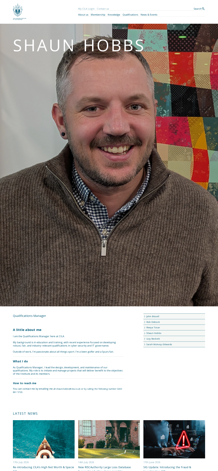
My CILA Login (86, 8)
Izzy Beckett (153, 338)
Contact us (103, 8)
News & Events (149, 14)
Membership (98, 14)
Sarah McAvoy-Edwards (159, 344)
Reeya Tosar (153, 327)
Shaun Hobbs (153, 333)
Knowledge (114, 14)
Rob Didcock (153, 321)
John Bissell (152, 316)
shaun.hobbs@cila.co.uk (68, 388)
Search (199, 8)
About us (83, 14)
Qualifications (130, 14)
